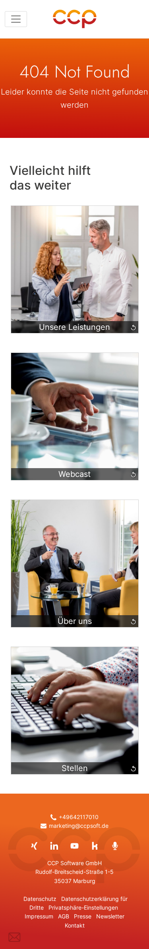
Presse (82, 916)
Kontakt (75, 925)
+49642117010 (78, 817)
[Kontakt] (14, 937)
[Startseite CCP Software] (75, 19)
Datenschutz (39, 899)
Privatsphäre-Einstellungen (83, 907)
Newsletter (110, 916)
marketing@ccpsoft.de (78, 826)
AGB (63, 916)
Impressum (39, 916)
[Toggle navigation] (16, 19)
